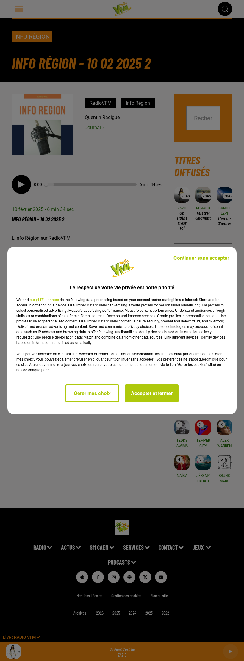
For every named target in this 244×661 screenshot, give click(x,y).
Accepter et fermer (152, 393)
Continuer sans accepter (201, 257)
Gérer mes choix (92, 393)
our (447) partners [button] (44, 299)
